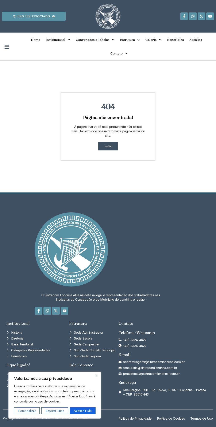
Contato (116, 53)
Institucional (55, 40)
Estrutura (127, 40)
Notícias (195, 40)
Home (35, 40)
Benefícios (175, 40)
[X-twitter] (201, 16)
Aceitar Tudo (83, 411)
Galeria (151, 40)
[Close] (96, 375)
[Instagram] (193, 16)
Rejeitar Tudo (54, 411)
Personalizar (27, 411)
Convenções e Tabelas (92, 40)
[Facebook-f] (184, 16)
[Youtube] (210, 16)
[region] (54, 395)
